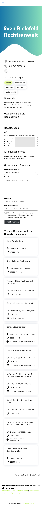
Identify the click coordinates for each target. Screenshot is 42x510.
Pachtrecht (21, 87)
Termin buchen (22, 491)
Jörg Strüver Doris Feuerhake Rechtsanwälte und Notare (19, 423)
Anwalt (8, 83)
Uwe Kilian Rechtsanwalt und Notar (19, 401)
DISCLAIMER (35, 475)
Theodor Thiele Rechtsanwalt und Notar (19, 282)
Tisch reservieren (16, 493)
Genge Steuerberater (16, 327)
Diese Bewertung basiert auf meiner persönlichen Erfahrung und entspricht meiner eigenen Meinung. (21, 215)
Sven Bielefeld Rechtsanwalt (19, 261)
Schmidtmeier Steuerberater (19, 350)
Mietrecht (9, 87)
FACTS (16, 475)
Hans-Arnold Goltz (14, 241)
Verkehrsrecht (11, 92)
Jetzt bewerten (12, 222)
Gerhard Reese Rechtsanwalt (19, 303)
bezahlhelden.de (8, 491)
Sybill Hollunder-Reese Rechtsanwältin (16, 450)
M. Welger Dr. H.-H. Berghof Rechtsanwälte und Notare (19, 375)
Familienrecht (20, 83)
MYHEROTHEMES (28, 503)
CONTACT (25, 475)
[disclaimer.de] (18, 3)
